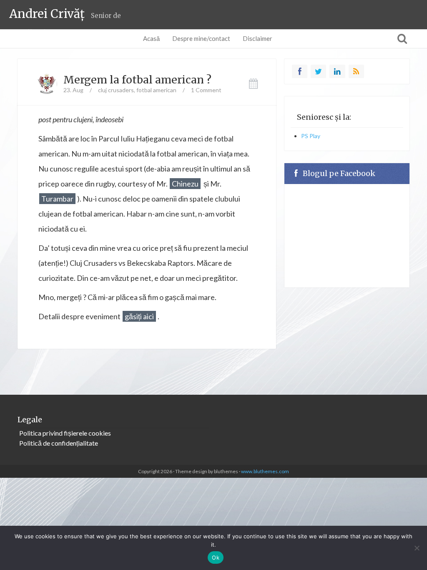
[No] (416, 548)
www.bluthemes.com (265, 471)
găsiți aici (139, 316)
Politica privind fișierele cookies (65, 433)
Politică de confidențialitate (58, 443)
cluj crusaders (116, 89)
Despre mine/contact (201, 38)
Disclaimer (257, 38)
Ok (215, 557)
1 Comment (206, 89)
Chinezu (185, 183)
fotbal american (156, 89)
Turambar (57, 198)
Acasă (151, 38)
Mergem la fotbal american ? (137, 79)
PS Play (310, 135)
